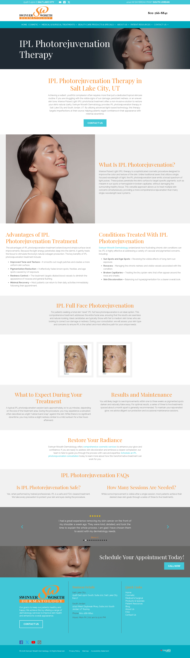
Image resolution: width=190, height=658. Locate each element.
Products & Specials (135, 601)
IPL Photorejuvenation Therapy (64, 48)
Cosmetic (33, 24)
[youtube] (33, 642)
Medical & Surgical (134, 598)
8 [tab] (98, 540)
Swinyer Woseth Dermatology (113, 248)
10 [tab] (102, 540)
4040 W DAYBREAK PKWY (148, 2)
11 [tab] (104, 540)
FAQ (127, 612)
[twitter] (27, 642)
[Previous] (22, 527)
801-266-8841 (86, 613)
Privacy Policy (74, 651)
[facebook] (21, 642)
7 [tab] (96, 540)
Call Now (174, 566)
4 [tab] (89, 540)
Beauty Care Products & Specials (96, 24)
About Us (122, 24)
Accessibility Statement (100, 651)
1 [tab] (83, 540)
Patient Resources (140, 24)
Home (24, 24)
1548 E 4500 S (38, 2)
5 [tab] (91, 540)
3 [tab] (87, 540)
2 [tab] (85, 540)
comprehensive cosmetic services (99, 447)
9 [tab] (100, 540)
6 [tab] (93, 540)
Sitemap (85, 651)
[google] (39, 642)
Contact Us (160, 24)
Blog (127, 606)
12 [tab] (106, 540)
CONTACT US (31, 624)
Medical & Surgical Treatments (58, 24)
